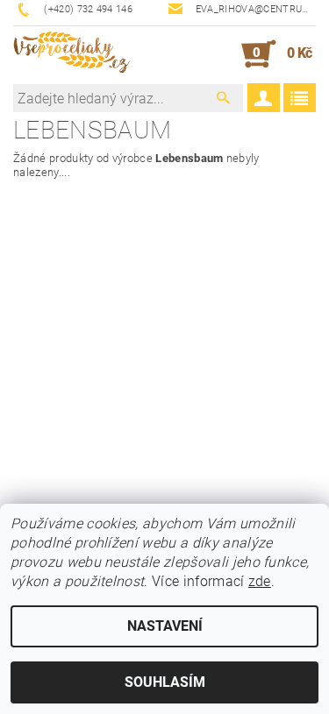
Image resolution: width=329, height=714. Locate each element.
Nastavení (165, 626)
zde (259, 581)
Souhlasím (165, 682)
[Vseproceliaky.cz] (71, 54)
